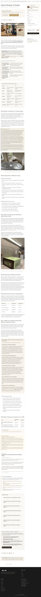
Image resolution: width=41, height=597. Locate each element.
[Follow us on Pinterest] (23, 585)
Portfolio (10, 1)
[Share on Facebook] (6, 20)
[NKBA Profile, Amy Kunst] (10, 570)
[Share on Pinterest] (4, 20)
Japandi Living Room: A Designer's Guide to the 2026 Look (12, 544)
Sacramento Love (5, 490)
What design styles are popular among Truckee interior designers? (11, 506)
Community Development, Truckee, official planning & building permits (12, 431)
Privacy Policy (3, 590)
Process (29, 1)
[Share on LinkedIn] (10, 20)
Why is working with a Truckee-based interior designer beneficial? (11, 521)
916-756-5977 (34, 35)
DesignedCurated (20, 1)
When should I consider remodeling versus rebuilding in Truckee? (11, 525)
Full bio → (7, 57)
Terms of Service (3, 589)
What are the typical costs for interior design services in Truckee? (11, 516)
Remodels (2, 583)
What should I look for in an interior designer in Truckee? (12, 497)
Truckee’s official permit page (8, 389)
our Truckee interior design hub (11, 230)
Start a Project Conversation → (7, 547)
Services (6, 1)
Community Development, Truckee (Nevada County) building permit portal (13, 485)
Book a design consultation (18, 559)
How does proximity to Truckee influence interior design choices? (11, 502)
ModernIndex (22, 594)
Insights (33, 1)
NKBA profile (3, 57)
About (2, 1)
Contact (37, 1)
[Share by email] (11, 20)
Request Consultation (33, 33)
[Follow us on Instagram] (21, 585)
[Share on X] (8, 20)
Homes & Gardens (8, 489)
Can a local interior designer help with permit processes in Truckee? (12, 511)
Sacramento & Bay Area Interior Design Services (11, 536)
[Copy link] (13, 20)
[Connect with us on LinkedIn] (24, 585)
